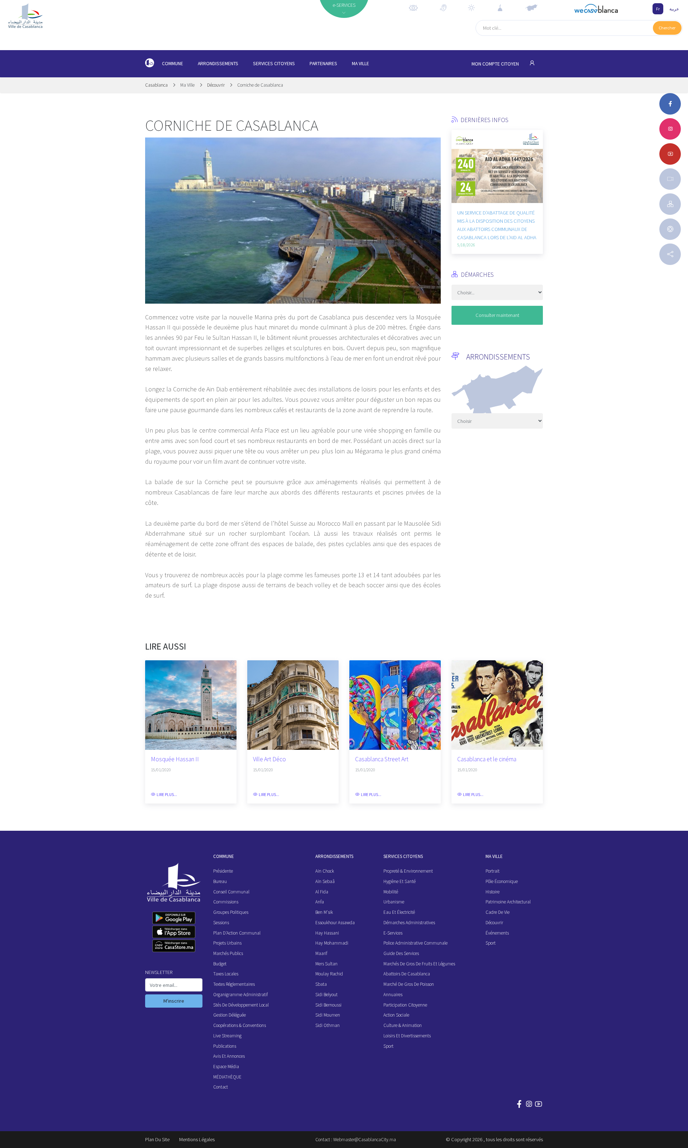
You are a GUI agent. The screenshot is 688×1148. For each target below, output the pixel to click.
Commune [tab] (172, 64)
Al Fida (321, 892)
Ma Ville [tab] (360, 64)
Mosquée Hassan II (175, 759)
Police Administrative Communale (415, 943)
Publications (224, 1046)
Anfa (319, 902)
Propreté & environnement (408, 871)
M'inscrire (173, 1001)
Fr (658, 8)
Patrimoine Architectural (508, 902)
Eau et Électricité (399, 912)
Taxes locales (225, 974)
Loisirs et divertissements (407, 1036)
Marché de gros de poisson (408, 984)
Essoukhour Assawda (335, 923)
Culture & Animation (402, 1025)
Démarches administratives (409, 923)
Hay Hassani (327, 933)
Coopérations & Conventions (239, 1025)
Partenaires (323, 64)
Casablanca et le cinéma (486, 759)
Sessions (221, 923)
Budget (219, 964)
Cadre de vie (498, 912)
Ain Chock (324, 871)
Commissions (225, 902)
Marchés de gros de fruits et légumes (419, 964)
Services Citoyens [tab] (274, 64)
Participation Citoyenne (405, 1005)
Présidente (223, 871)
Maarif (321, 953)
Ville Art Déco (269, 759)
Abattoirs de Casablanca (406, 974)
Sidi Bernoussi (328, 1005)
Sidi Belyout (326, 995)
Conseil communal (231, 892)
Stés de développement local (241, 1005)
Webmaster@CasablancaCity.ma (364, 1140)
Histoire (493, 892)
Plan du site (157, 1139)
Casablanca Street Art (381, 759)
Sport (388, 1046)
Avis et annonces (229, 1056)
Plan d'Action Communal (237, 933)
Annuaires (392, 995)
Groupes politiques (230, 912)
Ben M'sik (324, 912)
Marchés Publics (228, 953)
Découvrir (216, 85)
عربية (674, 8)
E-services (392, 933)
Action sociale (396, 1015)
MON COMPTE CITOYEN (496, 64)
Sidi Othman (327, 1025)
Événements (497, 933)
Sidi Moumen (327, 1015)
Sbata (321, 984)
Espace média (226, 1066)
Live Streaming (227, 1036)
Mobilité (390, 892)
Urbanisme (393, 902)
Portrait (493, 871)
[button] (457, 175)
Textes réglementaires (234, 984)
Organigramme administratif (240, 995)
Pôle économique (502, 881)
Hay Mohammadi (331, 943)
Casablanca (157, 85)
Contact (220, 1087)
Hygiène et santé (399, 881)
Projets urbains (227, 943)
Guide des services (401, 953)
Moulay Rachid (329, 974)
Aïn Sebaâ (325, 881)
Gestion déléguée (229, 1015)
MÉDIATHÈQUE (227, 1077)
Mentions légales (197, 1139)
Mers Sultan (326, 964)
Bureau (220, 881)
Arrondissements (218, 64)
